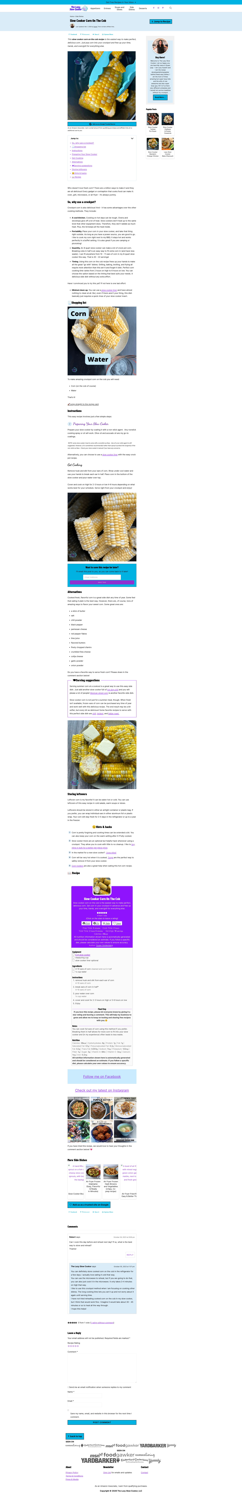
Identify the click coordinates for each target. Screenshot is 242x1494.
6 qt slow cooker (82, 955)
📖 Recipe (76, 177)
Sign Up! (107, 1472)
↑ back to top (75, 1436)
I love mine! (111, 852)
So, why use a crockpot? (83, 143)
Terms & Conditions (74, 1476)
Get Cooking (77, 158)
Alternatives (77, 162)
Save (118, 923)
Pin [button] (97, 923)
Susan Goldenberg (104, 945)
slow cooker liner (109, 290)
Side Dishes (132, 8)
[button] (98, 913)
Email (71, 1401)
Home (72, 16)
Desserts (143, 8)
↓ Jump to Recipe (160, 21)
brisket (100, 713)
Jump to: (75, 138)
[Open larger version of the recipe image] (102, 886)
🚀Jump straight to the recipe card (83, 404)
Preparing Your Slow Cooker (84, 154)
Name (71, 1392)
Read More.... (160, 97)
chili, (94, 713)
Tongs (110, 857)
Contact (144, 1472)
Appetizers (95, 8)
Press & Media (72, 1479)
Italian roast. (113, 713)
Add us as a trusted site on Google (91, 1204)
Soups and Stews (119, 8)
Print (87, 923)
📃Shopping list (79, 147)
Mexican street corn (99, 693)
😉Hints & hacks (79, 173)
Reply (130, 1255)
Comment (73, 1352)
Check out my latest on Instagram (102, 1090)
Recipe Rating (74, 1343)
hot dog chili (112, 689)
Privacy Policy (72, 1472)
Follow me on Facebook (102, 1076)
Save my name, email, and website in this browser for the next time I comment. (101, 1415)
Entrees (107, 8)
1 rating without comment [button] (102, 1323)
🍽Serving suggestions (82, 165)
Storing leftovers (79, 169)
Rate (107, 923)
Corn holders (77, 866)
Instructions (77, 150)
